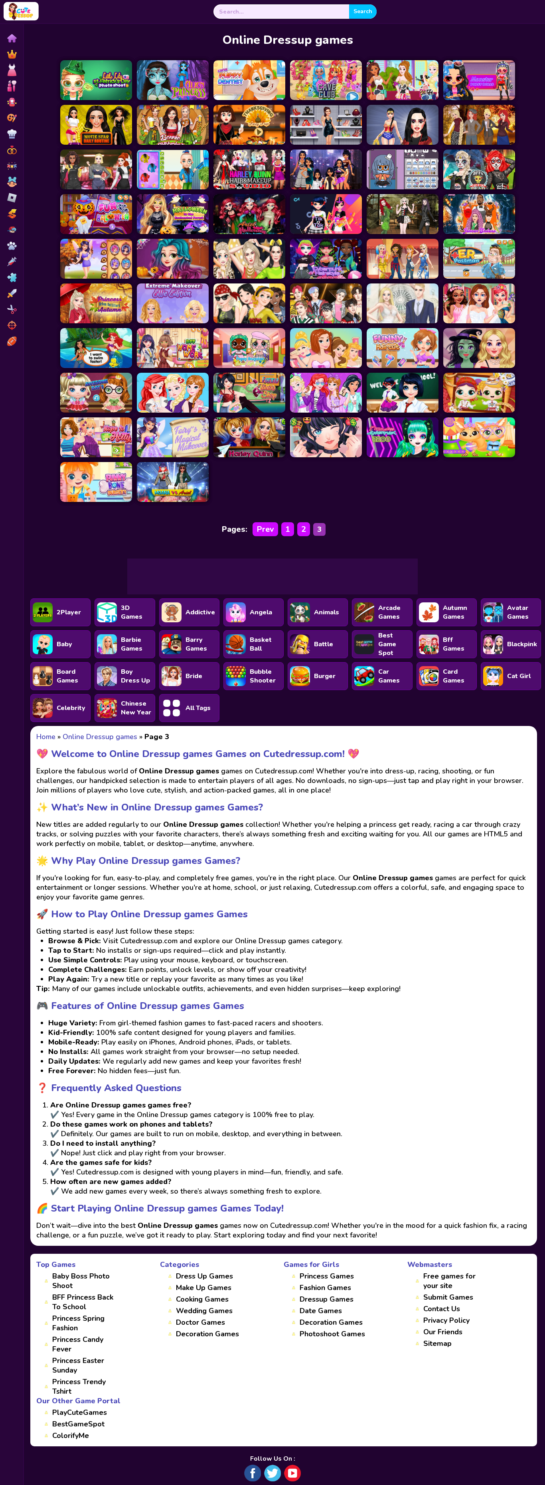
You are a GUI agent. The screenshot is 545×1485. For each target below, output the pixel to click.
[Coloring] (11, 118)
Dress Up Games (204, 1276)
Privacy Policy (446, 1320)
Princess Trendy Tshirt (79, 1386)
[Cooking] (11, 134)
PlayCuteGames (79, 1412)
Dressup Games (326, 1299)
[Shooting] (11, 325)
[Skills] (11, 293)
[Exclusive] (11, 54)
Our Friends (442, 1332)
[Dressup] (11, 70)
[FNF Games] (11, 230)
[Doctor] (11, 261)
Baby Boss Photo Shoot (81, 1280)
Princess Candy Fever (77, 1344)
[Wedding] (11, 150)
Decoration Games (207, 1334)
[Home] (11, 38)
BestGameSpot (78, 1424)
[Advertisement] (272, 576)
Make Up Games (203, 1287)
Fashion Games (325, 1287)
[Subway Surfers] (11, 214)
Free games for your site (449, 1280)
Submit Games (448, 1297)
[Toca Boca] (11, 182)
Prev (265, 529)
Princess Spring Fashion (78, 1323)
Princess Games (327, 1276)
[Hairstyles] (11, 309)
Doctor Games (200, 1322)
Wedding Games (204, 1311)
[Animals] (11, 246)
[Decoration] (11, 166)
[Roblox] (11, 198)
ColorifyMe (70, 1435)
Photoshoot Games (332, 1334)
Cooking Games (202, 1299)
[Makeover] (11, 86)
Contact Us (441, 1309)
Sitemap (437, 1343)
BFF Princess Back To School (82, 1302)
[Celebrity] (11, 102)
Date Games (321, 1311)
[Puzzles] (11, 277)
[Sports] (11, 341)
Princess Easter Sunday (78, 1365)
